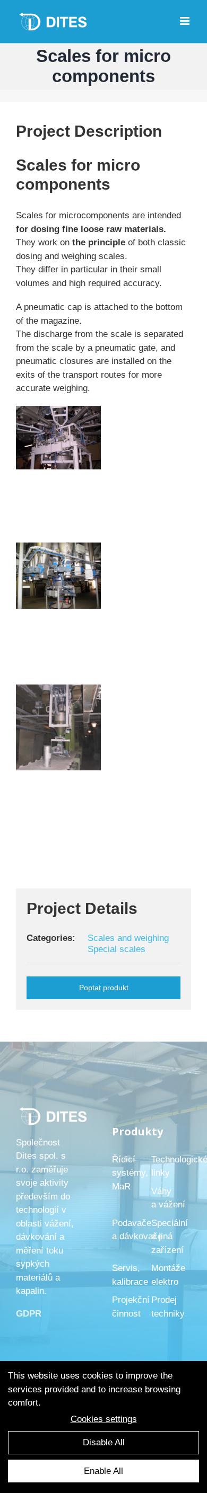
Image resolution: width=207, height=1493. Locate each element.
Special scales (116, 949)
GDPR (28, 1314)
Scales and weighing (128, 938)
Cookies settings (104, 1419)
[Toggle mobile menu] (185, 20)
